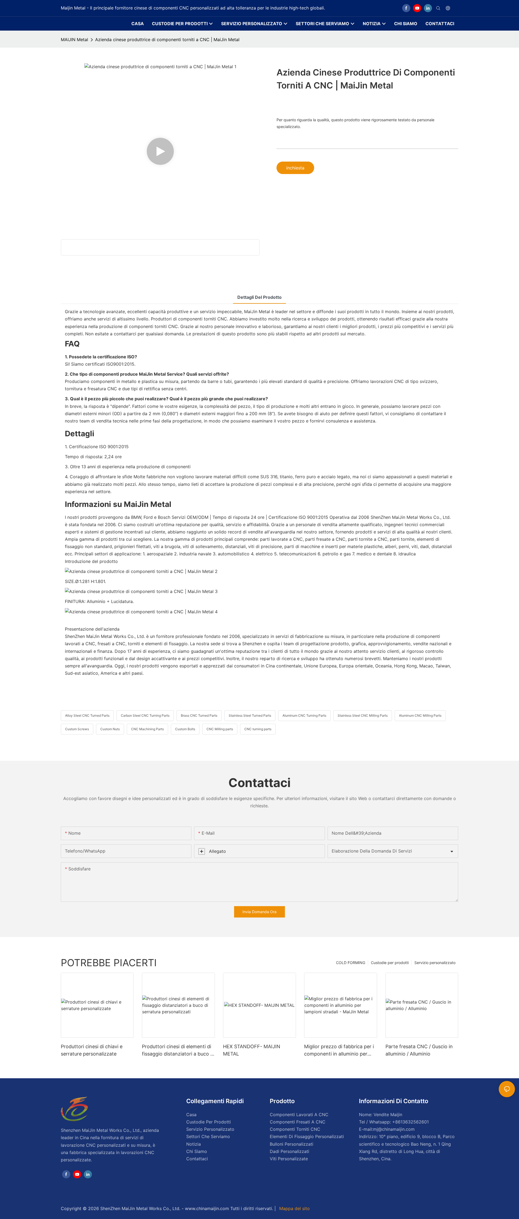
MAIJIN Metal (74, 39)
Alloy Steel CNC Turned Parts (87, 715)
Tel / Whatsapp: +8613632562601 (394, 1122)
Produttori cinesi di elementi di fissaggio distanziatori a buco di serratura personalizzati (178, 1050)
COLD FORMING (350, 962)
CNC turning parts (257, 729)
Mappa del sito (294, 1208)
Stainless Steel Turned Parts (250, 715)
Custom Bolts (185, 729)
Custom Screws (77, 729)
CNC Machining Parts (147, 729)
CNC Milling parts (220, 729)
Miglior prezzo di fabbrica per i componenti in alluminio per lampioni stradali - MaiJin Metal (339, 1050)
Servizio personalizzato (434, 962)
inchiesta (295, 168)
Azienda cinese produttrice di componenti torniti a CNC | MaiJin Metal (167, 39)
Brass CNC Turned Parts (199, 715)
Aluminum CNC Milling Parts (420, 715)
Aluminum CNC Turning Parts (304, 715)
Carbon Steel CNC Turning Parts (145, 715)
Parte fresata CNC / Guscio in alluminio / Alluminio (419, 1050)
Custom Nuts (110, 729)
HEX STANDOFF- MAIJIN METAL (251, 1050)
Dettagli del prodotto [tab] (259, 297)
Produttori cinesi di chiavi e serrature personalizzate (91, 1050)
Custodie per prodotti (390, 962)
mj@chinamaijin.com (394, 1129)
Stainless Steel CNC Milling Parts (363, 715)
